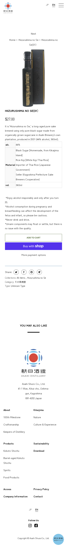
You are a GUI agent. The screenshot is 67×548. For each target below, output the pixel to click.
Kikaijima (39, 410)
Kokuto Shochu (11, 450)
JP (47, 4)
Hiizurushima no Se (28, 39)
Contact (38, 496)
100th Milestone (11, 417)
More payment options (33, 255)
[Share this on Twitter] (16, 272)
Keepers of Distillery (14, 431)
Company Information (15, 496)
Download (39, 450)
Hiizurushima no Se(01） (22, 111)
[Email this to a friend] (39, 272)
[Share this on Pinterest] (31, 272)
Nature (37, 417)
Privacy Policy (41, 489)
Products (8, 443)
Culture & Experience (45, 424)
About (6, 410)
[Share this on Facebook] (23, 272)
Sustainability (41, 443)
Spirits (6, 470)
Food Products (11, 477)
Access (7, 489)
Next (33, 33)
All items (21, 277)
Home (12, 39)
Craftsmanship (11, 424)
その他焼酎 (20, 282)
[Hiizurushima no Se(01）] (33, 78)
